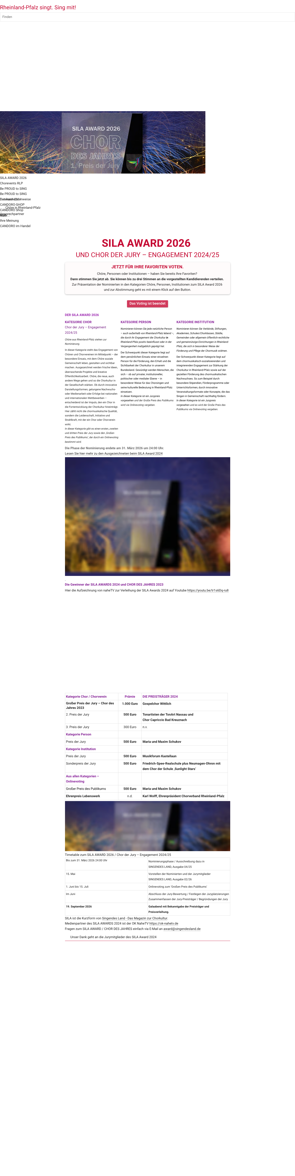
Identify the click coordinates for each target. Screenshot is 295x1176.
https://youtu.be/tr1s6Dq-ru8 (208, 590)
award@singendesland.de (182, 929)
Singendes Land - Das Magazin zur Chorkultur (134, 918)
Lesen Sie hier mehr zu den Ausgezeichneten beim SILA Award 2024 (114, 453)
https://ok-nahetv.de (163, 923)
